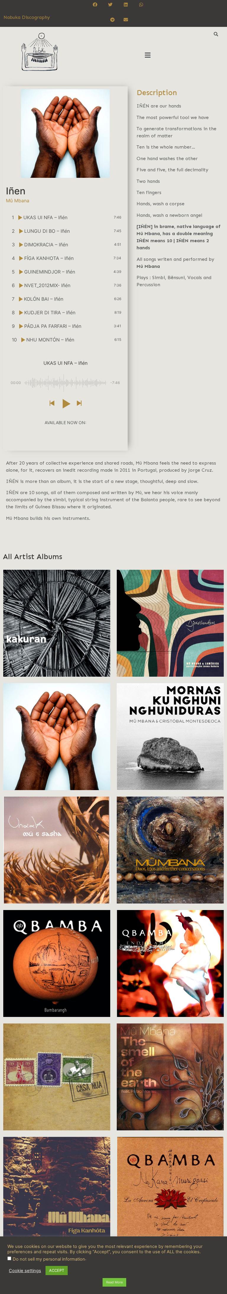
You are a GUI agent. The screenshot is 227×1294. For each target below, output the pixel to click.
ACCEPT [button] (56, 1270)
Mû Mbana (148, 266)
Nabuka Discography (27, 17)
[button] (148, 55)
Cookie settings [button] (25, 1270)
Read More (114, 1282)
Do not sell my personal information (49, 1259)
